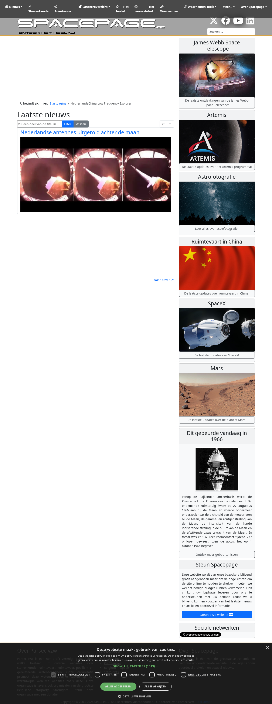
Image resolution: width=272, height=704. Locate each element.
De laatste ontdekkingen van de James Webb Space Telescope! (217, 102)
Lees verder (187, 660)
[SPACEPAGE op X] (213, 23)
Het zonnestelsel (144, 9)
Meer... (227, 7)
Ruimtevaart (63, 11)
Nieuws (14, 7)
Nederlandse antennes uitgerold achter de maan (79, 132)
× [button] (267, 647)
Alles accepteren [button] (118, 686)
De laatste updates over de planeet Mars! (216, 420)
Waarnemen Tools (200, 7)
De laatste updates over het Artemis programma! (217, 167)
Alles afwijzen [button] (155, 686)
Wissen (81, 124)
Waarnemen (169, 11)
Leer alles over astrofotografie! (216, 229)
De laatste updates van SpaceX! (216, 355)
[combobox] (231, 31)
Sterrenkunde (38, 11)
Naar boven (162, 280)
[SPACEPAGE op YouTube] (238, 23)
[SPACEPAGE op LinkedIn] (250, 23)
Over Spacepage (252, 7)
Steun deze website (214, 615)
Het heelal (122, 9)
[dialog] (136, 673)
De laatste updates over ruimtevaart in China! (216, 293)
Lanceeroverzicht (95, 7)
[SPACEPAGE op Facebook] (225, 23)
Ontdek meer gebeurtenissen (217, 554)
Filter (67, 124)
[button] (136, 666)
